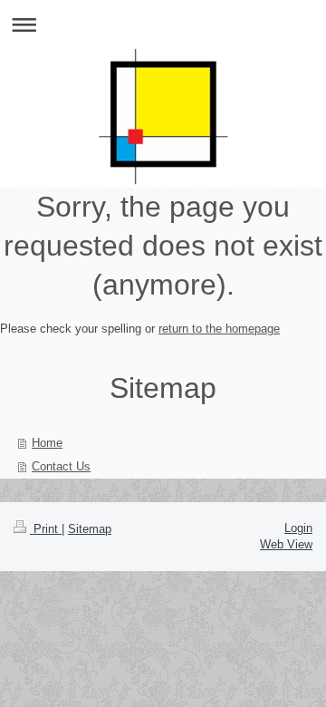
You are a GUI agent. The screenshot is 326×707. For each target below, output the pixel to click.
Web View (286, 544)
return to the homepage (219, 328)
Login (298, 528)
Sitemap (89, 529)
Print (46, 529)
